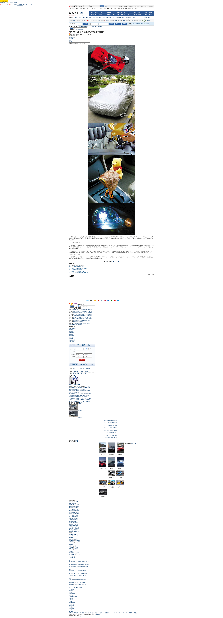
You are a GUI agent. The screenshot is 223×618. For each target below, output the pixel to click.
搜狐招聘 (87, 613)
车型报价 (71, 599)
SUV (132, 20)
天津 (76, 17)
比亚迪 (83, 395)
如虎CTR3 (120, 487)
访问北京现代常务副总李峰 (78, 389)
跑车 (140, 20)
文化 (129, 8)
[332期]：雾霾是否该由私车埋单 (82, 390)
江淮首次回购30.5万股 (74, 503)
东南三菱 (71, 570)
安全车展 (146, 24)
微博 (150, 12)
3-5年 (80, 373)
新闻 (73, 8)
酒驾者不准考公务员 (73, 525)
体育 (3, 4)
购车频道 (86, 26)
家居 (19, 4)
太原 (87, 17)
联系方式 (102, 613)
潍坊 (104, 17)
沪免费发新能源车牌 (73, 519)
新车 (92, 12)
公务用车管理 (72, 340)
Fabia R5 (120, 468)
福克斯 (76, 540)
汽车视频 (82, 401)
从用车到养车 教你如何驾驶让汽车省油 (82, 320)
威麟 (85, 579)
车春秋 (77, 399)
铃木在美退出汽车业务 (74, 512)
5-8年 (83, 373)
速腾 (70, 542)
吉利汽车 (87, 395)
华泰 (75, 579)
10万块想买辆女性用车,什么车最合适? (81, 323)
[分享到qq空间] (98, 300)
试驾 (100, 12)
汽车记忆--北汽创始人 (74, 528)
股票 (95, 8)
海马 (80, 579)
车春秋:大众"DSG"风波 (74, 384)
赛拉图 (78, 542)
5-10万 (80, 368)
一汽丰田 (84, 575)
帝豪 (70, 582)
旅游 (126, 8)
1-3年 (78, 373)
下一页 (117, 261)
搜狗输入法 (76, 613)
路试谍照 (80, 410)
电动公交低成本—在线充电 (110, 427)
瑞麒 (82, 579)
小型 (82, 20)
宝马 (78, 539)
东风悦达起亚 (72, 564)
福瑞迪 (70, 539)
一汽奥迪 (81, 573)
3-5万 (78, 368)
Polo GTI (103, 454)
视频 (24, 4)
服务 (146, 14)
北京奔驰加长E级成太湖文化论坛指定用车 (82, 315)
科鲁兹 (72, 540)
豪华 (116, 20)
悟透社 (74, 401)
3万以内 (74, 368)
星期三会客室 (72, 390)
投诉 (139, 14)
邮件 (29, 4)
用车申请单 (71, 341)
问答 (139, 12)
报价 (114, 12)
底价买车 (71, 611)
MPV (124, 20)
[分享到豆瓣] (111, 300)
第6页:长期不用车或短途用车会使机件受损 (78, 272)
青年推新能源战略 (73, 521)
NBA (84, 8)
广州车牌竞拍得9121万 (74, 507)
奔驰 (76, 542)
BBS (33, 4)
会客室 (74, 399)
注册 (106, 6)
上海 (72, 549)
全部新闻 (130, 613)
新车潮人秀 (71, 393)
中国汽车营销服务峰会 (74, 527)
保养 (135, 14)
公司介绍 (120, 613)
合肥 (134, 17)
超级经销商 (71, 396)
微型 (74, 20)
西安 (120, 17)
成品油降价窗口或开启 (74, 506)
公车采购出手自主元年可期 (110, 437)
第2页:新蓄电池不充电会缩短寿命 (76, 266)
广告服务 (92, 613)
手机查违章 (71, 589)
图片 (118, 12)
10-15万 (84, 368)
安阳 (75, 546)
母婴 (115, 8)
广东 (70, 547)
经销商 (123, 12)
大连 (113, 17)
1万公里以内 (75, 371)
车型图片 (71, 601)
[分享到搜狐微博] (95, 300)
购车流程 (71, 607)
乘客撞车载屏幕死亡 (73, 530)
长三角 (70, 554)
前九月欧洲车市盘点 (73, 518)
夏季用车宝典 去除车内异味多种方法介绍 (82, 311)
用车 (135, 12)
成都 (72, 547)
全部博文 (135, 613)
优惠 (114, 14)
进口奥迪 (75, 561)
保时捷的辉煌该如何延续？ (80, 396)
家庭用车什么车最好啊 (78, 321)
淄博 (107, 17)
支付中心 (82, 613)
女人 (21, 4)
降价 (96, 14)
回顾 (142, 6)
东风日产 (84, 570)
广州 (75, 549)
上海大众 (75, 575)
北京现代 (85, 573)
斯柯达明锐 (111, 477)
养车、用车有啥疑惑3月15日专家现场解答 (82, 318)
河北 (77, 547)
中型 (99, 20)
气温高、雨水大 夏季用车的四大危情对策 (82, 309)
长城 (70, 584)
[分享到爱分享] (118, 300)
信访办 (70, 401)
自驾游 (70, 553)
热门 (70, 560)
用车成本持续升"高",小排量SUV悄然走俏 (82, 312)
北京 (72, 546)
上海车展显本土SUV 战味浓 (110, 435)
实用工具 (72, 587)
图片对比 (75, 596)
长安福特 (80, 570)
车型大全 (109, 12)
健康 (122, 8)
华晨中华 (78, 582)
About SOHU (114, 613)
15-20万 (88, 368)
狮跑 (73, 539)
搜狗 (16, 2)
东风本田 (71, 573)
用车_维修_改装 (93, 26)
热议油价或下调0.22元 (74, 531)
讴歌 (79, 561)
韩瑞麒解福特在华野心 (74, 513)
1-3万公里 (81, 371)
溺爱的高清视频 (72, 328)
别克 (70, 540)
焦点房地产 (12, 2)
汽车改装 (71, 610)
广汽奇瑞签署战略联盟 (74, 502)
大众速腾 (103, 487)
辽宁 (70, 549)
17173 (8, 2)
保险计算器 (71, 605)
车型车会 (71, 537)
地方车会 (71, 544)
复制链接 (71, 38)
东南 (82, 584)
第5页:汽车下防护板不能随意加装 (76, 271)
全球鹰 (77, 579)
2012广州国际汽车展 (73, 516)
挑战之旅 (74, 553)
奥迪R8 (120, 477)
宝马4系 (103, 496)
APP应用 (131, 6)
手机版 (125, 6)
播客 (26, 4)
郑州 (117, 17)
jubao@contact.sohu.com (85, 616)
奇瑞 (70, 579)
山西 (77, 546)
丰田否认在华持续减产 (74, 504)
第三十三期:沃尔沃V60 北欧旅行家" (82, 393)
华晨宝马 (75, 570)
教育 (119, 8)
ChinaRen (4, 2)
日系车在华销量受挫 (73, 522)
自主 (70, 578)
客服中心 (97, 613)
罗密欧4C (120, 454)
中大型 (107, 20)
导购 (96, 12)
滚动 (146, 6)
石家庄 (79, 17)
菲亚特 (72, 542)
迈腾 (76, 539)
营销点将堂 (87, 401)
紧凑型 (90, 20)
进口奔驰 (71, 561)
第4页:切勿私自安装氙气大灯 (75, 269)
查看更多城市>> (147, 17)
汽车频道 (81, 26)
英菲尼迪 (82, 561)
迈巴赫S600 (111, 454)
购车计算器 (71, 604)
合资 (70, 569)
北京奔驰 (71, 575)
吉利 (72, 579)
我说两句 (37, 4)
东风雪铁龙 (86, 566)
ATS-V (111, 468)
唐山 (84, 17)
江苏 (75, 547)
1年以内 (74, 373)
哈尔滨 (127, 17)
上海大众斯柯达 (79, 564)
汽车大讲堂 (71, 387)
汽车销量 (71, 398)
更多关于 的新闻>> (75, 324)
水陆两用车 (71, 332)
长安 (81, 395)
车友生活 (71, 551)
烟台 (97, 17)
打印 (70, 40)
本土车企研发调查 (73, 395)
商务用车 (71, 331)
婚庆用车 (71, 329)
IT (12, 4)
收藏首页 (151, 6)
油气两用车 (71, 335)
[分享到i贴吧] (115, 300)
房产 (16, 4)
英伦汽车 (73, 582)
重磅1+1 (71, 392)
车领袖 (70, 389)
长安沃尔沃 (81, 566)
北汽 (78, 395)
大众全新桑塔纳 (111, 487)
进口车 (128, 12)
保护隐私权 (107, 613)
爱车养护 (100, 26)
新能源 (148, 20)
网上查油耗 (71, 592)
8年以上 (86, 373)
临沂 (100, 17)
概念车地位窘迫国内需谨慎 (110, 430)
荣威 (72, 584)
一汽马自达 (76, 573)
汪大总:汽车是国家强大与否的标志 (82, 387)
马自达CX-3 (103, 468)
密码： (91, 6)
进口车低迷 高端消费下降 (110, 432)
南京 (131, 17)
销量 (100, 14)
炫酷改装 (80, 417)
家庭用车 (71, 338)
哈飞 (81, 582)
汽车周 (77, 29)
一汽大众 (80, 575)
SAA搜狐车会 (73, 535)
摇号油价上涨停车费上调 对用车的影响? (82, 317)
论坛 (146, 12)
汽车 (14, 4)
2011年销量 (88, 398)
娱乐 (7, 4)
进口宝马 (71, 566)
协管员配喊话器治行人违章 (110, 425)
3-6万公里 (85, 371)
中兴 (77, 584)
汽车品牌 (72, 557)
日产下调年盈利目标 (73, 509)
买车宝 (123, 14)
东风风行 (84, 582)
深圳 (77, 549)
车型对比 (109, 14)
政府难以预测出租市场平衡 (110, 420)
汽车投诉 (71, 590)
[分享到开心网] (105, 300)
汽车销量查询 (72, 602)
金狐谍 (77, 401)
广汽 (85, 584)
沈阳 (110, 17)
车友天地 (78, 554)
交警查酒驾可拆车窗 (73, 524)
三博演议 (82, 399)
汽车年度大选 (141, 24)
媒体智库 (81, 29)
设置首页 (71, 613)
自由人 (73, 554)
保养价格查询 (72, 593)
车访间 (70, 399)
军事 (77, 8)
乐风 (79, 540)
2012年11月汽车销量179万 (79, 398)
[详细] (88, 386)
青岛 (94, 17)
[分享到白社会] (101, 300)
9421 (78, 553)
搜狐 (1, 2)
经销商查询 (71, 608)
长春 (123, 17)
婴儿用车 (71, 334)
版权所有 (98, 614)
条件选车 (71, 598)
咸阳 (70, 546)
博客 (31, 4)
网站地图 (137, 6)
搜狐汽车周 (135, 24)
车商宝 (120, 6)
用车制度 (71, 337)
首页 (70, 8)
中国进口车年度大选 (73, 515)
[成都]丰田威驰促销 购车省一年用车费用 (82, 314)
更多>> (92, 364)
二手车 (128, 14)
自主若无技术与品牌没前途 (110, 422)
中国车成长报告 (76, 392)
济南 (90, 17)
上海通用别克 (86, 564)
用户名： (81, 6)
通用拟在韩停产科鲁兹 (74, 510)
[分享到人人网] (108, 300)
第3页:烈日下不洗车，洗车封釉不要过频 (78, 268)
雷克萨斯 (86, 561)
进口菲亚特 (76, 566)
